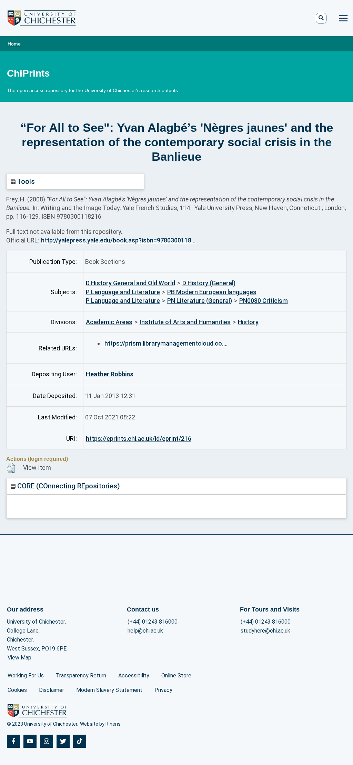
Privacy (163, 690)
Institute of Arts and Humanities (185, 322)
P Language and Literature (123, 292)
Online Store (176, 675)
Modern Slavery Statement (109, 690)
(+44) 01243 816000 (153, 621)
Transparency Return (81, 675)
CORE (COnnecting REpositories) (68, 486)
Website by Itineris (100, 724)
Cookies (17, 690)
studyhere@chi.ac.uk (265, 630)
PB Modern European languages (211, 292)
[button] (11, 468)
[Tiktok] (79, 741)
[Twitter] (63, 741)
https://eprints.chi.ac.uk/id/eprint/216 (138, 438)
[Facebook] (13, 741)
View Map (19, 657)
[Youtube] (30, 741)
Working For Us (26, 675)
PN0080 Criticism (263, 300)
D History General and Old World (130, 283)
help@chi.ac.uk (145, 630)
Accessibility (133, 675)
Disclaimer (51, 690)
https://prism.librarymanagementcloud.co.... (166, 343)
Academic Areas (109, 322)
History (248, 322)
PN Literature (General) (199, 300)
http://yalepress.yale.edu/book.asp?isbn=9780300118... (118, 240)
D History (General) (208, 283)
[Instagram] (46, 741)
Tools (25, 181)
